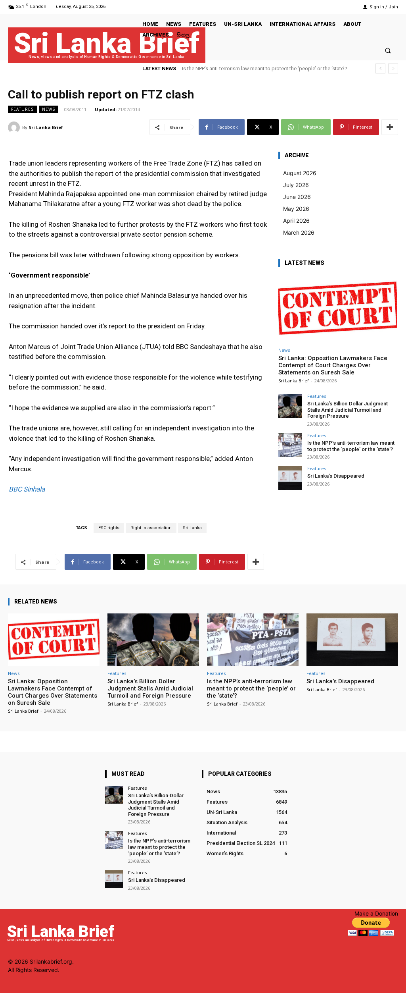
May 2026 (296, 208)
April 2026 (296, 220)
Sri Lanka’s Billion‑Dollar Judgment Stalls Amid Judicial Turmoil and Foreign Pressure (347, 410)
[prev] (380, 68)
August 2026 (299, 173)
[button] (388, 50)
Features (22, 109)
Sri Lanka (192, 527)
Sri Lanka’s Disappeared (335, 476)
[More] (389, 127)
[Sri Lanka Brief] (15, 127)
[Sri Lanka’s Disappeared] (290, 478)
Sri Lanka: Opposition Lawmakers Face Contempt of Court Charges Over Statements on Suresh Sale (332, 365)
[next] (393, 68)
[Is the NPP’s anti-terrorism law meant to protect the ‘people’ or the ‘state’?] (290, 445)
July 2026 (296, 184)
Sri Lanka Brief (46, 127)
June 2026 (297, 196)
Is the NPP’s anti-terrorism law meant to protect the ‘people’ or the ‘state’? (264, 68)
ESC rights (108, 527)
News (48, 109)
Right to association (151, 527)
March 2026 (298, 232)
